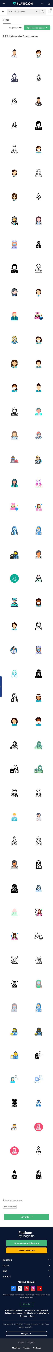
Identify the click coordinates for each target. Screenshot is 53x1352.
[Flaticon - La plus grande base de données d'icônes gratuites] (23, 3)
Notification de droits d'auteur (36, 1313)
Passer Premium (26, 1250)
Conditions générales (14, 1310)
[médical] (14, 77)
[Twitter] (20, 1288)
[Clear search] (37, 12)
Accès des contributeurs (26, 1243)
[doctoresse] (14, 53)
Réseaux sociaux (26, 1282)
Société (7, 1276)
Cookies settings (27, 1316)
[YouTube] (39, 1288)
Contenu (7, 1260)
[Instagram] (33, 1288)
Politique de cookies (13, 1313)
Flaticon (26, 1348)
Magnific (16, 1348)
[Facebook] (13, 1288)
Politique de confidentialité (36, 1310)
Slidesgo (37, 1348)
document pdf (10, 1207)
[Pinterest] (26, 1288)
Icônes (6, 20)
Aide (5, 1271)
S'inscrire (26, 1304)
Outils (6, 1266)
